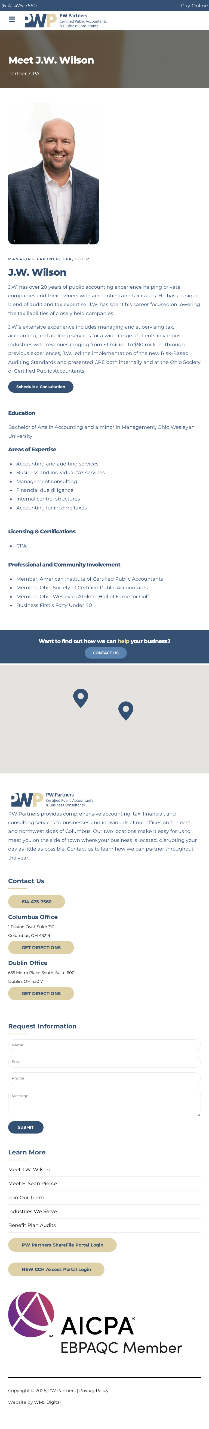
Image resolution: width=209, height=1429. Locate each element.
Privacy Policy (94, 1390)
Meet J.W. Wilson (29, 1170)
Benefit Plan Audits (32, 1225)
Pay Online (194, 6)
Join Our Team (26, 1198)
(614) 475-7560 (19, 6)
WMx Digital (47, 1402)
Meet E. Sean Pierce (32, 1183)
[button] (126, 711)
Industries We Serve (32, 1211)
